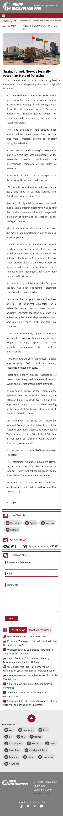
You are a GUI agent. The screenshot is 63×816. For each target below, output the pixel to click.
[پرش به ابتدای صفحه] (31, 718)
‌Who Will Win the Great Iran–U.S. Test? (28, 636)
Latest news (17, 630)
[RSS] (34, 806)
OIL (23, 736)
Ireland (14, 529)
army (30, 757)
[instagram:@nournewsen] (21, 806)
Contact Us (39, 802)
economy (48, 757)
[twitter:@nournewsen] (28, 806)
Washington (15, 743)
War (11, 730)
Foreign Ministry (38, 750)
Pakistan (13, 757)
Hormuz (36, 743)
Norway (50, 523)
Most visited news (40, 630)
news (53, 743)
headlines (14, 750)
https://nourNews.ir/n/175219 (43, 546)
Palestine (15, 523)
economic (28, 730)
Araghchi (14, 763)
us (10, 736)
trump (37, 736)
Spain (33, 523)
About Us (23, 802)
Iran (45, 730)
